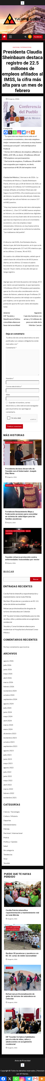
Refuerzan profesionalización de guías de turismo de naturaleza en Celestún (21, 996)
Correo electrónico (14, 386)
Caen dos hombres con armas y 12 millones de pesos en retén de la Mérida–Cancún (33, 319)
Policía (6, 837)
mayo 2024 (7, 716)
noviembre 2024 (9, 691)
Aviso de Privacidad (22, 1060)
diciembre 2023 (9, 733)
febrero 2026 (8, 686)
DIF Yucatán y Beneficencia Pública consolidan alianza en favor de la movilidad (11, 319)
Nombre (10, 378)
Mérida (6, 829)
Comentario (11, 347)
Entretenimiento (9, 825)
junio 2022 (7, 776)
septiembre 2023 (10, 746)
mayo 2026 (7, 674)
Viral (5, 859)
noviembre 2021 (9, 797)
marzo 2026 (8, 682)
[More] (33, 132)
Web (8, 394)
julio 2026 (7, 665)
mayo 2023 (7, 763)
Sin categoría (8, 850)
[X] (10, 132)
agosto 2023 (8, 750)
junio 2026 (7, 669)
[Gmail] (28, 132)
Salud (28, 531)
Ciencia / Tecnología (11, 812)
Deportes (7, 820)
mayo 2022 (7, 780)
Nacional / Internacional (22, 47)
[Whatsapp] (15, 132)
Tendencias (7, 854)
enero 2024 (7, 729)
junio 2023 (7, 759)
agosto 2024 (8, 703)
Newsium (40, 1071)
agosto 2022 (8, 767)
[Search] (25, 36)
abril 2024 (7, 720)
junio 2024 (7, 712)
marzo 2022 (8, 789)
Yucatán (29, 442)
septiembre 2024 (10, 699)
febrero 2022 (8, 793)
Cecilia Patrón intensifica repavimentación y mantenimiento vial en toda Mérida (22, 912)
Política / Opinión (10, 842)
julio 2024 (7, 708)
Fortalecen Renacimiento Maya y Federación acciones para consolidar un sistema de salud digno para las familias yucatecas (21, 515)
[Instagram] (19, 132)
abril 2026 (7, 678)
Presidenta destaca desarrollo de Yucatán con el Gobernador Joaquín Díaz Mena (20, 471)
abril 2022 (7, 785)
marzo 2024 (8, 725)
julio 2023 (7, 755)
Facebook (38, 37)
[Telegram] (24, 132)
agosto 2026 (8, 661)
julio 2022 (7, 772)
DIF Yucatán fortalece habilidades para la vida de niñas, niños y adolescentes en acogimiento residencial (21, 619)
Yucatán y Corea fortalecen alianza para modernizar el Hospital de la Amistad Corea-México (21, 629)
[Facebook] (6, 132)
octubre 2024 (8, 695)
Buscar (8, 571)
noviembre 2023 (9, 738)
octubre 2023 (8, 742)
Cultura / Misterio (10, 816)
